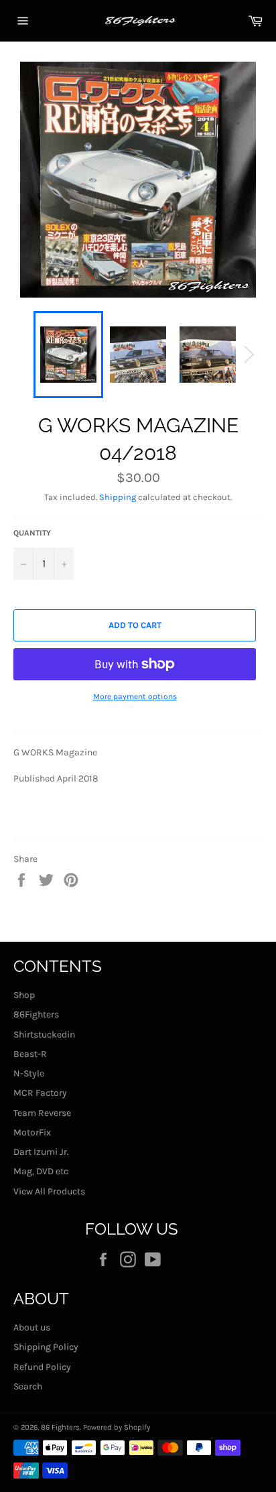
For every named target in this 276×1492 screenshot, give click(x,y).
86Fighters (36, 1014)
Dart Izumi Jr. (41, 1152)
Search (27, 1386)
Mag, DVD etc (40, 1171)
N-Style (28, 1073)
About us (31, 1327)
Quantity (32, 533)
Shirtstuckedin (44, 1034)
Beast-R (30, 1054)
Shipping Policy (45, 1347)
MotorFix (32, 1132)
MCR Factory (40, 1093)
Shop (24, 995)
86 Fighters (60, 1427)
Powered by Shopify (116, 1427)
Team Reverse (42, 1113)
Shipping (117, 497)
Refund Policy (42, 1367)
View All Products (49, 1191)
